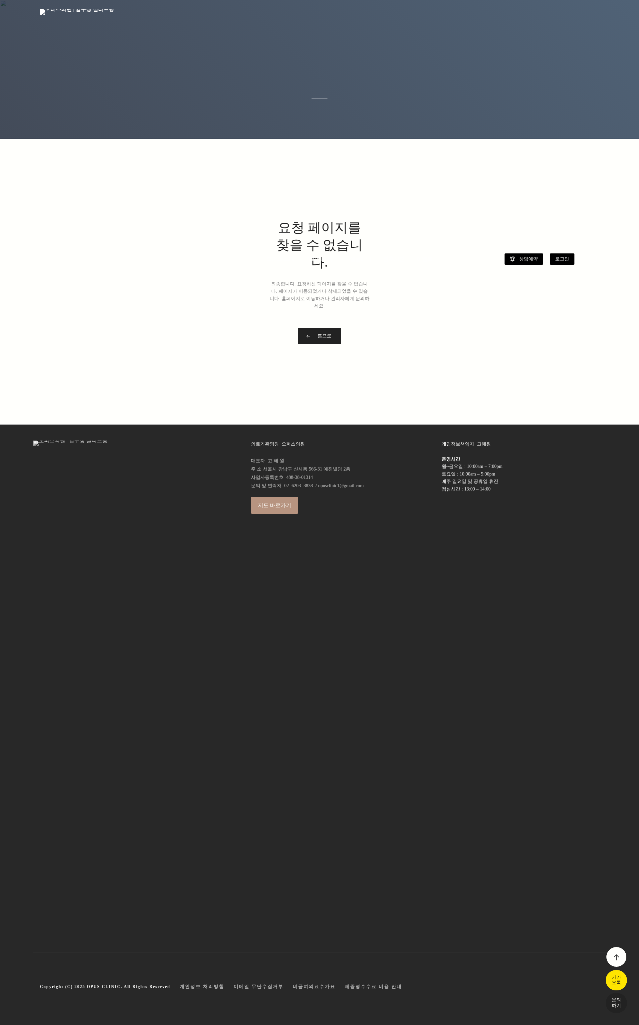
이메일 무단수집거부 (259, 986)
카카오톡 (616, 980)
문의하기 (616, 1002)
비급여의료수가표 (314, 986)
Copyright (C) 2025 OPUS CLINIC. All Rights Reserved (105, 986)
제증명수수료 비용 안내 (373, 986)
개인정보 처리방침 (202, 986)
